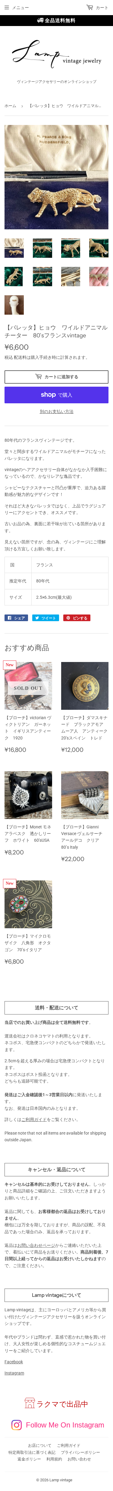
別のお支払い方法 (57, 411)
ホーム (10, 105)
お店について (40, 1445)
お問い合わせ (79, 1459)
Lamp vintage (60, 1480)
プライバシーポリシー (80, 1452)
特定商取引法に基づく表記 (31, 1452)
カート (101, 7)
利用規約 (54, 1459)
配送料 (20, 357)
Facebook (14, 1361)
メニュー (20, 7)
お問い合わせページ (36, 1245)
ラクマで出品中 (62, 1404)
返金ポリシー (29, 1459)
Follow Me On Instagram (65, 1425)
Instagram (14, 1373)
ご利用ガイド (34, 1119)
